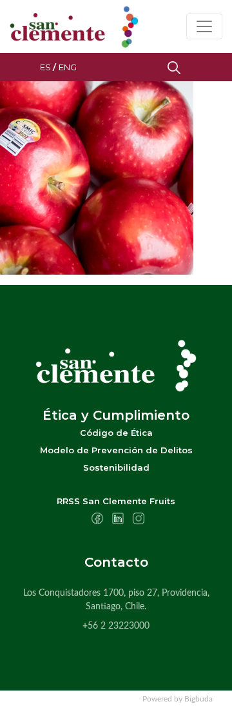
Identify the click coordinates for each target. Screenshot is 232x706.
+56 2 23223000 (116, 626)
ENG (68, 67)
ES (45, 67)
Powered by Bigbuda (177, 699)
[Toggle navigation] (204, 26)
